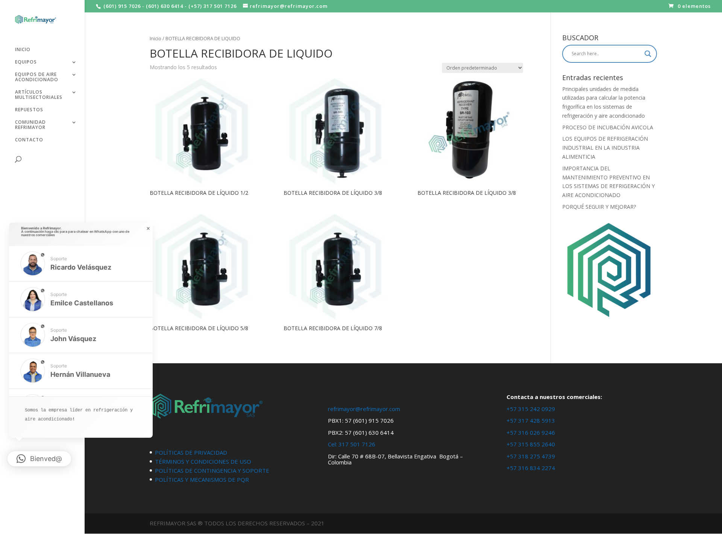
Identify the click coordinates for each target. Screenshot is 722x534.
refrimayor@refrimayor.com (364, 409)
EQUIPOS (26, 62)
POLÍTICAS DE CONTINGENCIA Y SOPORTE (212, 470)
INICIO (22, 50)
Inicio (155, 38)
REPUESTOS (29, 110)
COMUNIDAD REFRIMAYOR (30, 125)
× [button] (148, 228)
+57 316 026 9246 (531, 432)
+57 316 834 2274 (531, 468)
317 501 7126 (356, 444)
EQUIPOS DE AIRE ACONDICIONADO (36, 77)
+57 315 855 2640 (531, 444)
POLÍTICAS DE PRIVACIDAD (191, 452)
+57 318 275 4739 (531, 456)
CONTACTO (29, 140)
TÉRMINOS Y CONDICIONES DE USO (203, 461)
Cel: (332, 444)
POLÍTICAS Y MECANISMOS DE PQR (202, 479)
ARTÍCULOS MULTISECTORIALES (38, 95)
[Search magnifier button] (648, 54)
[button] (81, 263)
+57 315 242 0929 (531, 409)
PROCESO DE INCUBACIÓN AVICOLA (607, 127)
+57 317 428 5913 (531, 420)
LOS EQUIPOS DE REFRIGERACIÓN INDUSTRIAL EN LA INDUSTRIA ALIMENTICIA (605, 147)
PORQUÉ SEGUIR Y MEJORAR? (599, 206)
